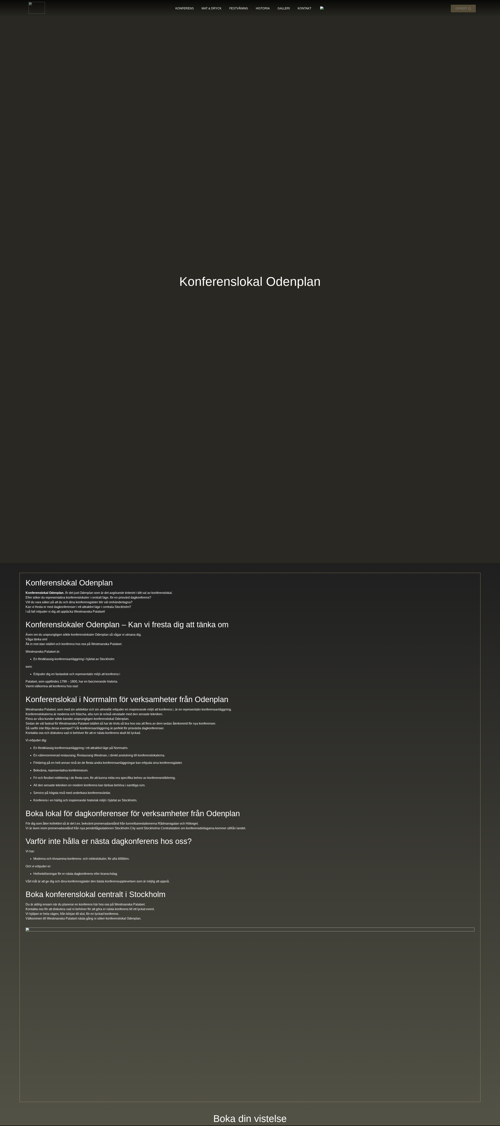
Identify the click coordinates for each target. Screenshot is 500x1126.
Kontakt (304, 8)
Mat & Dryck (211, 8)
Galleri (284, 8)
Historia (263, 8)
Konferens (184, 8)
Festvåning (238, 8)
